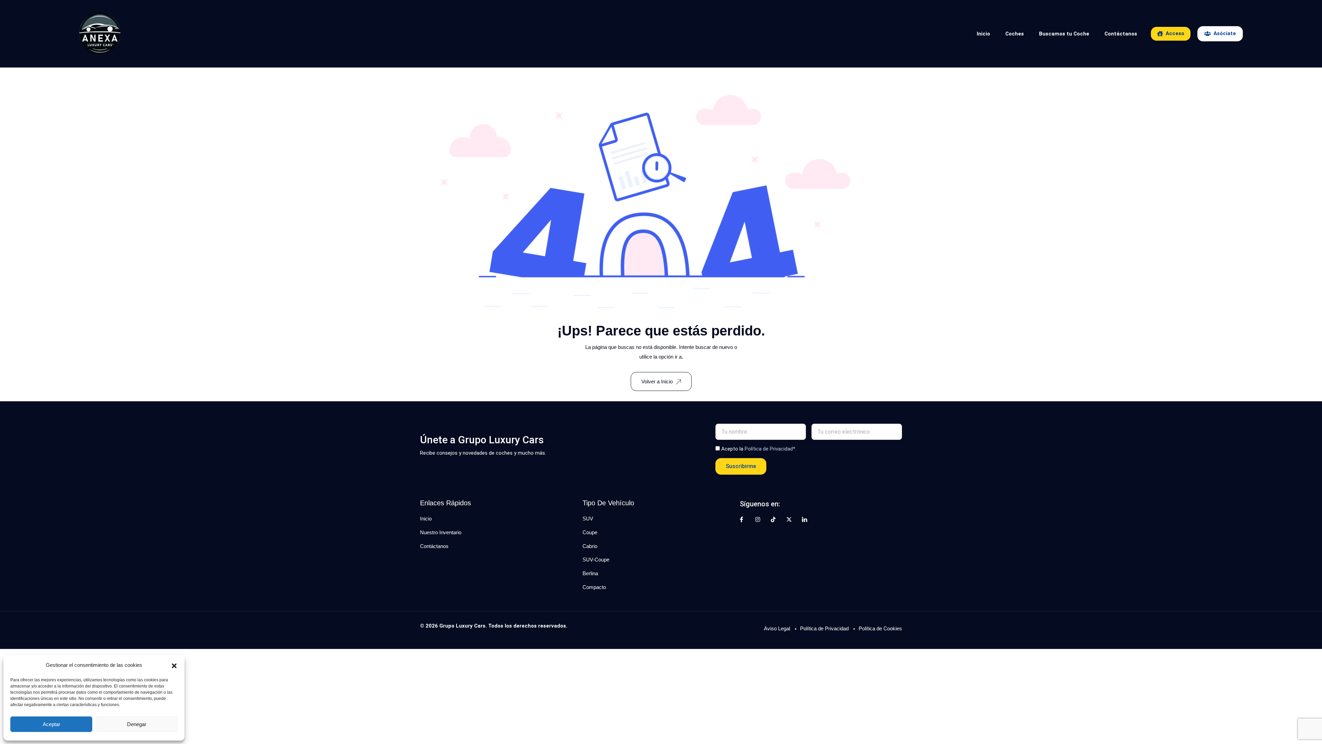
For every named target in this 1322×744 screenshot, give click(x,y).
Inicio (983, 34)
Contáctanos (1120, 34)
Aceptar (51, 724)
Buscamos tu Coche (1064, 34)
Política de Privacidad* (770, 449)
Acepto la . (758, 449)
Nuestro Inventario (440, 532)
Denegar (136, 724)
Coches (1014, 34)
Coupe (590, 532)
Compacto (594, 587)
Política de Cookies (880, 628)
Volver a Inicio (657, 381)
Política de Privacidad (824, 628)
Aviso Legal (777, 628)
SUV (588, 518)
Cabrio (590, 546)
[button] (174, 665)
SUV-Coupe (596, 559)
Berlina (590, 573)
